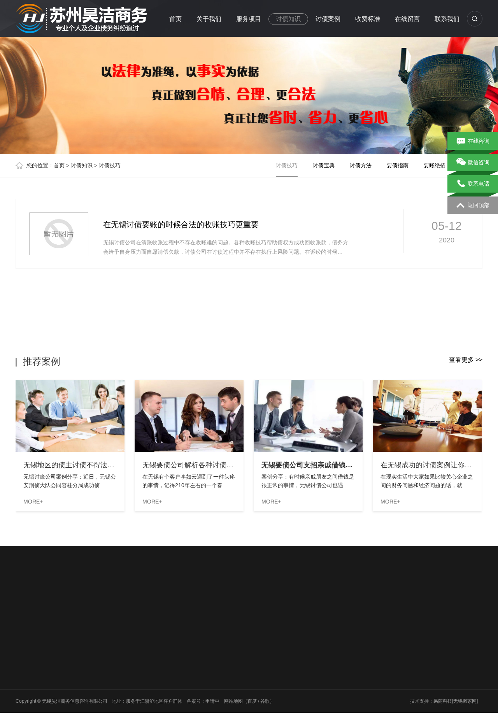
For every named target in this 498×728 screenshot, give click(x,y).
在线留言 (407, 19)
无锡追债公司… (205, 677)
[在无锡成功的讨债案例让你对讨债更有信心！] (427, 416)
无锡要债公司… (205, 667)
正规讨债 (25, 677)
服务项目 (248, 19)
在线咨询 (478, 141)
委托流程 (25, 667)
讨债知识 (288, 19)
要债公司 (83, 667)
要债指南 (398, 165)
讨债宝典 (324, 165)
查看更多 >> (465, 359)
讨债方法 (361, 165)
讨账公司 (83, 687)
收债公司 (83, 707)
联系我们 (447, 19)
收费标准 (367, 19)
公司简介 (25, 657)
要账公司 (83, 697)
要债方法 (141, 707)
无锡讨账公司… (205, 687)
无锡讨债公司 (102, 602)
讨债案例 (328, 19)
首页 (175, 19)
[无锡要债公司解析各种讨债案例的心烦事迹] (189, 416)
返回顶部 (478, 205)
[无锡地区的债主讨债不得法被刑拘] (70, 416)
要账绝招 (434, 165)
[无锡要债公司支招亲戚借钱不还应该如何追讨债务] (308, 416)
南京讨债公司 (162, 602)
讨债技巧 (110, 165)
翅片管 (132, 602)
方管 (189, 602)
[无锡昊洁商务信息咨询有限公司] (82, 17)
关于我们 (208, 19)
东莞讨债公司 (64, 602)
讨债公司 (83, 657)
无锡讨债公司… (205, 657)
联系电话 (478, 184)
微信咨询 (478, 162)
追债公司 (83, 677)
